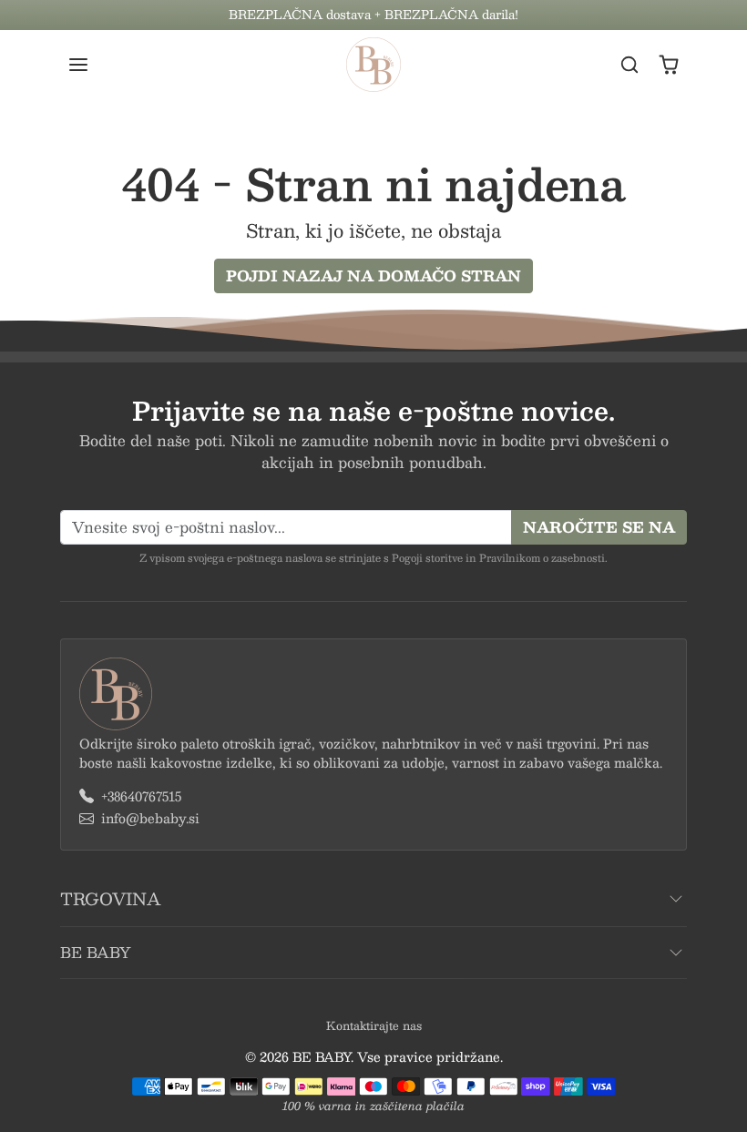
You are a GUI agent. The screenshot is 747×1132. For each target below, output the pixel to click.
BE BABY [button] (95, 952)
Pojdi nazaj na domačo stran (373, 275)
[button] (96, 64)
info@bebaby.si (150, 818)
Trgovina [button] (110, 899)
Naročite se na (599, 527)
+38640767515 (141, 796)
